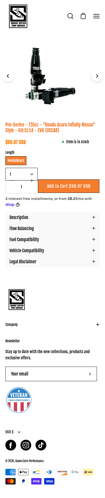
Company (11, 324)
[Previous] (8, 76)
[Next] (97, 76)
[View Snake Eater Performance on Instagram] (25, 445)
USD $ (9, 432)
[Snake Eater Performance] (17, 16)
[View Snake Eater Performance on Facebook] (10, 445)
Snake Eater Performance (29, 461)
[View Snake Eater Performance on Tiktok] (41, 445)
